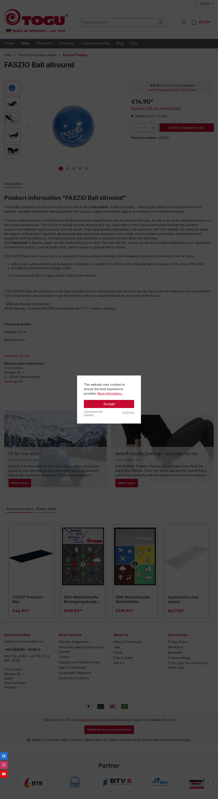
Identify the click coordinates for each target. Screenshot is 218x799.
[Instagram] (4, 765)
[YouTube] (4, 774)
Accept (109, 404)
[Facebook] (4, 756)
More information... (110, 393)
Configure (128, 412)
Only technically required (93, 413)
